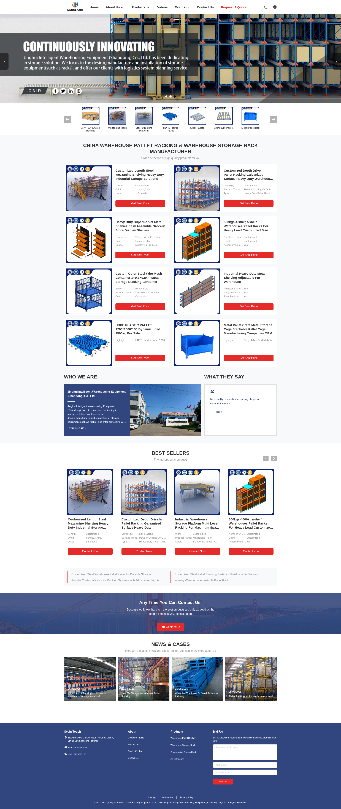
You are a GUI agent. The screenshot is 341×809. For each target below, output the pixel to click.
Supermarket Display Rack (183, 752)
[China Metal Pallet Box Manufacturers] (250, 115)
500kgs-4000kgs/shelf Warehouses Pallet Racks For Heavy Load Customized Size (246, 226)
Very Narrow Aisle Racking (91, 129)
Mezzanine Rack (117, 127)
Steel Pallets (197, 127)
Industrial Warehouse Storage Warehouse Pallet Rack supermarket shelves (117, 580)
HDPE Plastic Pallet (170, 129)
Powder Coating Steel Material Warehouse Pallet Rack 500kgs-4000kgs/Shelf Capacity (220, 580)
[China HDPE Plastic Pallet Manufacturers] (170, 115)
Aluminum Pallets (224, 127)
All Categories (177, 759)
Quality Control (135, 751)
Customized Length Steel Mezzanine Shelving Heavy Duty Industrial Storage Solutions (139, 175)
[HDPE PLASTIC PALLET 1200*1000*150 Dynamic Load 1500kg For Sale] (89, 342)
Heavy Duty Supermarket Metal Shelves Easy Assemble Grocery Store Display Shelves (140, 226)
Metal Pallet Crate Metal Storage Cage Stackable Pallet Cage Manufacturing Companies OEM (248, 329)
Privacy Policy (186, 797)
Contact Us (133, 758)
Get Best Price (140, 203)
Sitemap (152, 797)
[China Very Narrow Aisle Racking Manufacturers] (90, 115)
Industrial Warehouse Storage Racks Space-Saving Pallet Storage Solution (220, 574)
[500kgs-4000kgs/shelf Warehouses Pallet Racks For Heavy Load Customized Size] (197, 239)
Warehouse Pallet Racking (183, 738)
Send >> (223, 781)
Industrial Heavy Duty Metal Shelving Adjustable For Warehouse (245, 278)
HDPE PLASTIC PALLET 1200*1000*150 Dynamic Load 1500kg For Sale (137, 329)
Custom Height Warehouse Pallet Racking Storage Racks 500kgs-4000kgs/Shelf (117, 574)
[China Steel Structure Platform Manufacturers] (144, 115)
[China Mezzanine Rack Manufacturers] (117, 115)
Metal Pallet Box (250, 127)
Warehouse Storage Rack (182, 745)
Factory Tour (134, 744)
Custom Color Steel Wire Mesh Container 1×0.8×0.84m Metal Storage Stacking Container (138, 278)
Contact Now (90, 551)
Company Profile (136, 738)
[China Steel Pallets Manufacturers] (197, 115)
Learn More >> (77, 428)
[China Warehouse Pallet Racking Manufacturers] (170, 58)
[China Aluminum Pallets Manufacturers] (224, 115)
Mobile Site (167, 797)
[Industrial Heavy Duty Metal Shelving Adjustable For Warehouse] (197, 291)
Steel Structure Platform (144, 129)
